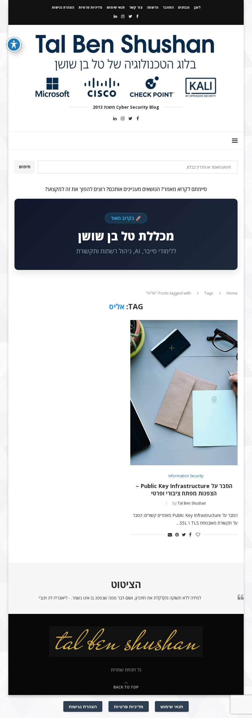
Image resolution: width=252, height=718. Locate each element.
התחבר (168, 7)
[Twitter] (130, 16)
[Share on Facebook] (190, 534)
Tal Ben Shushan (192, 503)
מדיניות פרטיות (90, 7)
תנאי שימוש (116, 7)
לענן (197, 7)
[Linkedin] (115, 16)
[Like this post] (198, 534)
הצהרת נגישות (63, 7)
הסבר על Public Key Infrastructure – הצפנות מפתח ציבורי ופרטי (184, 489)
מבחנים (184, 7)
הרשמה (152, 7)
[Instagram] (122, 16)
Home (232, 293)
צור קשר (136, 7)
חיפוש (24, 167)
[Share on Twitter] (184, 534)
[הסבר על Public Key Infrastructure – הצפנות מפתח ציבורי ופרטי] (184, 392)
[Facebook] (137, 16)
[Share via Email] (170, 534)
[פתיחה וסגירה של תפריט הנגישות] (13, 44)
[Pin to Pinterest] (177, 534)
